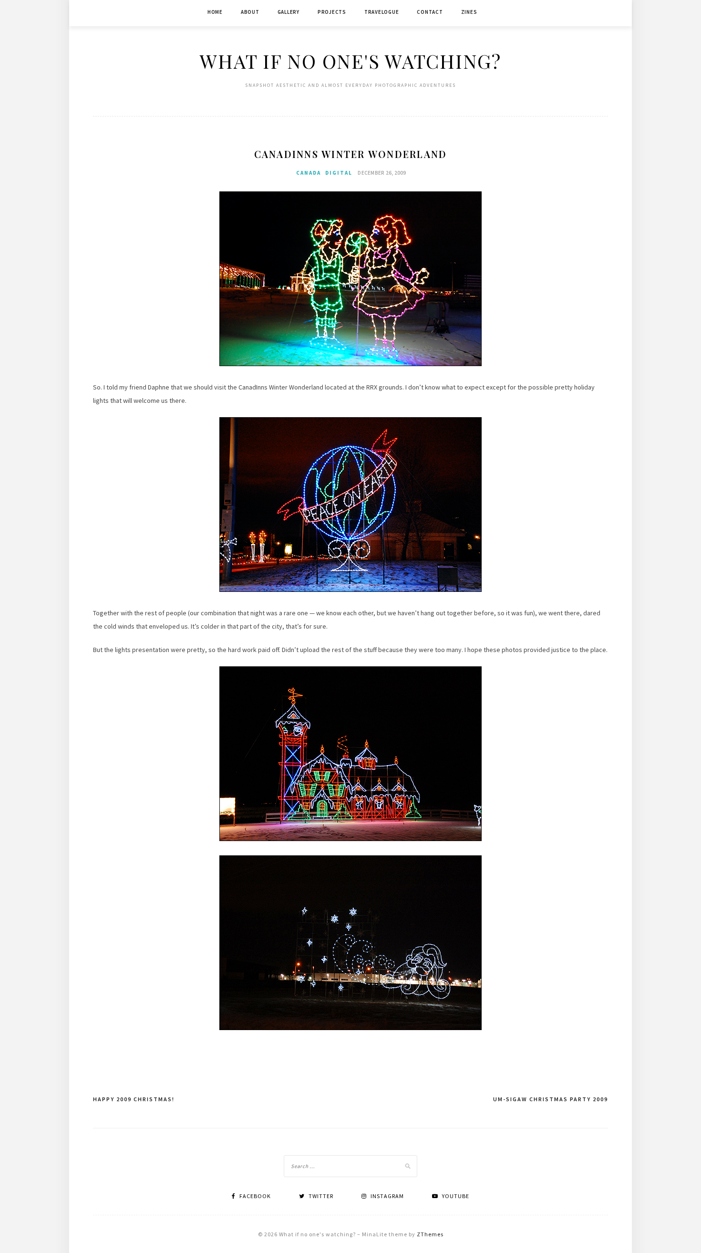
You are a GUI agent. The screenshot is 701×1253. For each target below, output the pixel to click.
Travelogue (381, 12)
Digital (338, 172)
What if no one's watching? (350, 61)
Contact (430, 12)
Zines (469, 12)
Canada (308, 172)
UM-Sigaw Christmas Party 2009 (550, 1099)
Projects (332, 12)
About (250, 12)
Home (215, 12)
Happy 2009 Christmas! (134, 1099)
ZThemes (430, 1234)
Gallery (288, 12)
